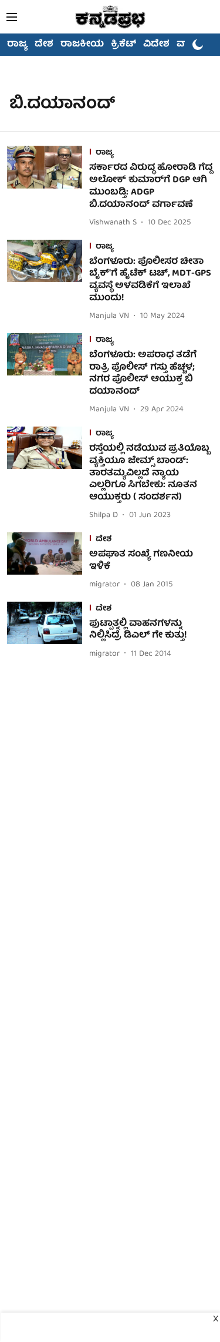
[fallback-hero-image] (48, 188)
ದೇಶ (44, 44)
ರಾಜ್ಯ (17, 44)
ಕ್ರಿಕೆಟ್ (123, 44)
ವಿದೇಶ (156, 44)
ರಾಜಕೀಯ (82, 44)
